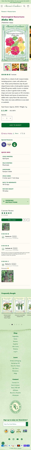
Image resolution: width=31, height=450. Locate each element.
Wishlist (15, 349)
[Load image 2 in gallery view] (15, 67)
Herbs (15, 339)
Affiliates (15, 390)
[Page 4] (19, 324)
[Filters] (24, 220)
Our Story (15, 368)
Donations (15, 371)
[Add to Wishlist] (11, 311)
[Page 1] (12, 324)
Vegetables (15, 336)
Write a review (12, 220)
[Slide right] (29, 67)
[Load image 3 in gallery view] (23, 67)
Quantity (3, 114)
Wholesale (15, 395)
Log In (15, 351)
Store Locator (15, 385)
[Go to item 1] (6, 227)
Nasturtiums (12, 11)
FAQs (15, 373)
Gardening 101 (15, 363)
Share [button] (16, 133)
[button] (24, 6)
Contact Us (15, 382)
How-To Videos (15, 366)
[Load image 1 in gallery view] (7, 67)
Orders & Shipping (15, 361)
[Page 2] (14, 324)
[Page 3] (16, 324)
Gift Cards (15, 346)
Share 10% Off (15, 387)
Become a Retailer (15, 392)
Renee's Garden (17, 448)
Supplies (15, 344)
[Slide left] (1, 67)
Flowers (4, 11)
